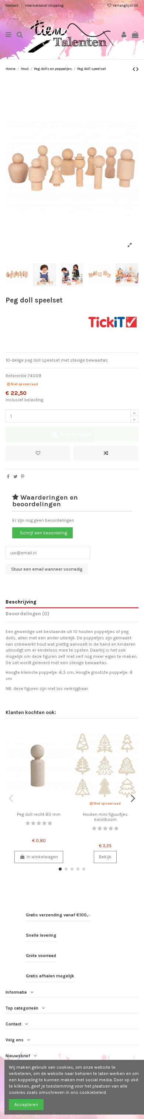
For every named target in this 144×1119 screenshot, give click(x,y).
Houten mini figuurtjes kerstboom (105, 817)
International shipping (44, 5)
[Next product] (137, 69)
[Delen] (8, 476)
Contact (12, 5)
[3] (39, 823)
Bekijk (105, 856)
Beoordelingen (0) (27, 613)
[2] (33, 823)
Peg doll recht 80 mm (39, 814)
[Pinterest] (22, 476)
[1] (27, 823)
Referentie (16, 375)
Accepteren (26, 1104)
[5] (50, 823)
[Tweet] (15, 476)
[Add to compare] (105, 453)
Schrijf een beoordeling (43, 532)
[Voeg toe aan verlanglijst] (38, 453)
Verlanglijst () (125, 5)
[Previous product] (134, 69)
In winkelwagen (76, 434)
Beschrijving (21, 602)
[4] (44, 823)
